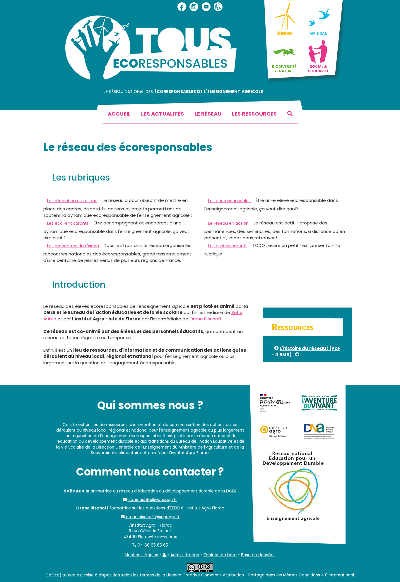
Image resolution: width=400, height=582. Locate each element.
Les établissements (227, 246)
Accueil (119, 113)
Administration (184, 555)
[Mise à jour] (297, 355)
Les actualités (162, 113)
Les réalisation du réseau (72, 201)
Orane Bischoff (205, 319)
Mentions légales (141, 555)
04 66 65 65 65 (153, 545)
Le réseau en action (228, 223)
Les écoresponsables (229, 201)
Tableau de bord (220, 555)
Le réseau (207, 113)
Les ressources (254, 113)
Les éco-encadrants (68, 223)
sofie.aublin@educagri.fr (152, 499)
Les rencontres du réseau (73, 246)
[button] (165, 555)
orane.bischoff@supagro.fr (152, 517)
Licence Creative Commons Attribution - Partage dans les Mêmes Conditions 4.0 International (260, 575)
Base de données (258, 555)
